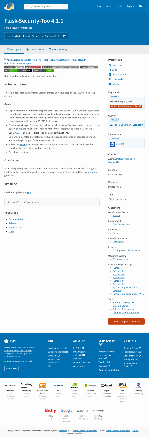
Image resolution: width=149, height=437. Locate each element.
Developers (118, 241)
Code (11, 231)
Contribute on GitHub (105, 357)
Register (131, 6)
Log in (119, 6)
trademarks (63, 430)
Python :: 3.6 (119, 274)
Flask (115, 233)
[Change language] (141, 6)
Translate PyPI (105, 362)
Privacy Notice (130, 359)
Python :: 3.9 (119, 284)
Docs (108, 6)
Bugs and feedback (107, 351)
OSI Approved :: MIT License (126, 250)
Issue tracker (118, 79)
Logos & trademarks (82, 362)
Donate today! (11, 368)
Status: (18, 361)
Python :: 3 (118, 271)
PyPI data (114, 96)
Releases (13, 223)
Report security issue (133, 351)
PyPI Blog (77, 348)
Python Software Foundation (17, 350)
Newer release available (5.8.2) (126, 106)
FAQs (50, 366)
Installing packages (56, 348)
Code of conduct (131, 355)
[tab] (14, 49)
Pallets (22, 144)
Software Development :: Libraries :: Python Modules (126, 311)
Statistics (77, 358)
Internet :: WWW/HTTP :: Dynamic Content (124, 304)
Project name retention (54, 361)
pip (29, 192)
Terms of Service (131, 348)
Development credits (108, 369)
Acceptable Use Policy (130, 365)
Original (8, 96)
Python (116, 267)
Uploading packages (57, 351)
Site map (136, 430)
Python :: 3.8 (119, 280)
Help (99, 6)
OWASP (16, 132)
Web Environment (121, 224)
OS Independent (121, 259)
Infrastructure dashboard (79, 353)
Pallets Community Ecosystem (128, 124)
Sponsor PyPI (104, 366)
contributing (91, 172)
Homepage (117, 65)
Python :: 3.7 (119, 277)
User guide (52, 355)
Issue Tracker (15, 227)
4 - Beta (116, 215)
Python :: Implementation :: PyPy (128, 294)
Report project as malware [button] (126, 321)
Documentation (16, 219)
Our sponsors (79, 366)
